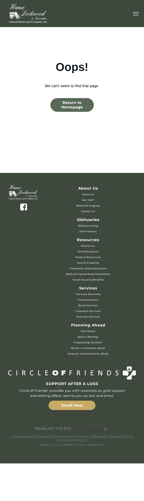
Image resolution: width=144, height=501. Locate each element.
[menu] (136, 14)
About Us (88, 194)
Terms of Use (74, 445)
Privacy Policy (50, 445)
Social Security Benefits (88, 279)
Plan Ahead (88, 331)
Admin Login (95, 445)
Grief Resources (88, 251)
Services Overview (88, 294)
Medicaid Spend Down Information (88, 274)
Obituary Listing (88, 225)
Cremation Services (88, 311)
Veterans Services (88, 316)
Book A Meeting (88, 336)
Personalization (88, 299)
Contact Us (88, 211)
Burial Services (88, 305)
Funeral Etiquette (88, 262)
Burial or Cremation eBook (88, 348)
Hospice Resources (88, 257)
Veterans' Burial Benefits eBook (88, 353)
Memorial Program (88, 205)
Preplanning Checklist (88, 342)
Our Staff (88, 200)
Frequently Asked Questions (88, 268)
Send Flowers (88, 231)
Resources (88, 245)
